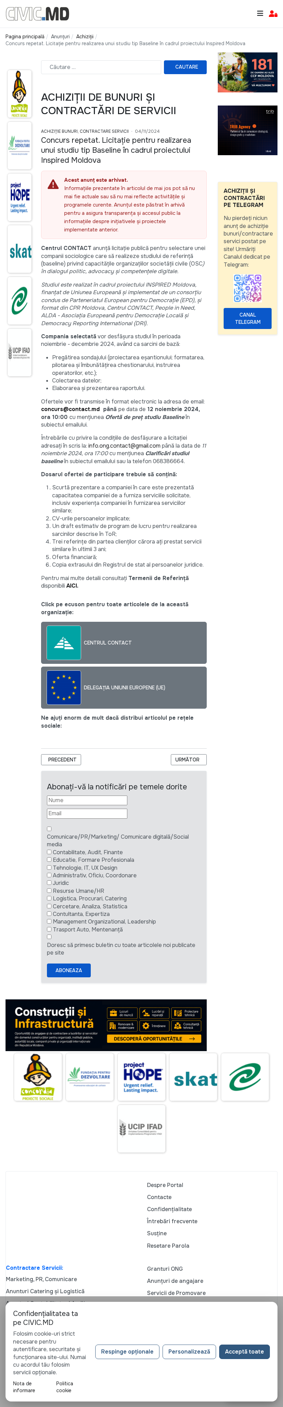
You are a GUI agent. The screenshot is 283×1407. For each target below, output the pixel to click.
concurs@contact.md (70, 409)
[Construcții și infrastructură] (106, 1024)
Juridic (61, 883)
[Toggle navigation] (260, 14)
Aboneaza (69, 970)
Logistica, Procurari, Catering (90, 898)
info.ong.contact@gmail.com (124, 445)
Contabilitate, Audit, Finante (88, 852)
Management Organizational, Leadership (104, 921)
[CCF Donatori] (247, 72)
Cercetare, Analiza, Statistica (90, 906)
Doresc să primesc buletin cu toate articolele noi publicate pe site (121, 948)
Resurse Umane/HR (78, 891)
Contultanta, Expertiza (81, 914)
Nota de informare (24, 1387)
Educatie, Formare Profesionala (93, 860)
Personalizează (189, 1351)
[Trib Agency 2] (247, 129)
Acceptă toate (244, 1351)
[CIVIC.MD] (37, 13)
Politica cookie (64, 1387)
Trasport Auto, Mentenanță (88, 929)
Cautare (186, 67)
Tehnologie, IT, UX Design (85, 867)
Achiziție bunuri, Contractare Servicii (85, 131)
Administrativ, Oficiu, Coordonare (95, 875)
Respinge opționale (127, 1351)
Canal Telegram (248, 318)
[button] (273, 14)
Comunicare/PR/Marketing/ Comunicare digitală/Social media (118, 840)
